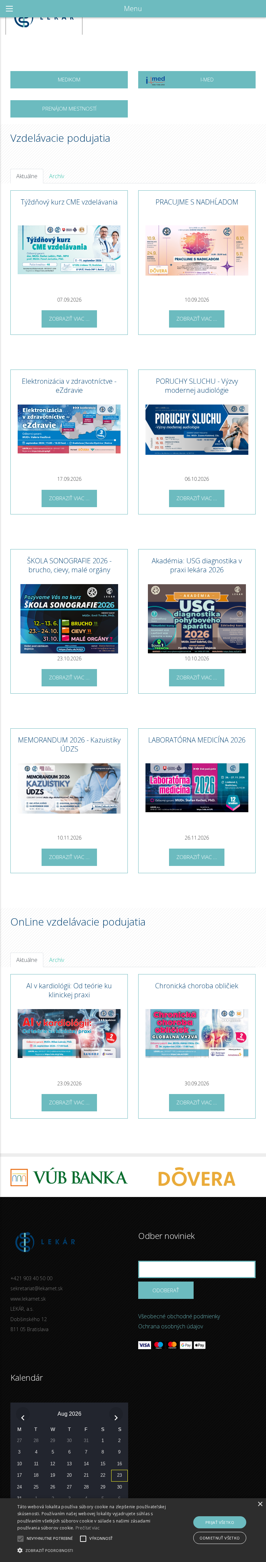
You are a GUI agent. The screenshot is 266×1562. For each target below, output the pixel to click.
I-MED (207, 79)
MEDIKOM (69, 79)
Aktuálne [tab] (26, 176)
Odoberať (165, 1290)
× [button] (260, 1504)
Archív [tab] (56, 176)
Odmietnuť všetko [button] (220, 1538)
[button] (92, 1550)
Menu (133, 8)
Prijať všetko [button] (219, 1522)
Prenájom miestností (69, 108)
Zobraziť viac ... (69, 318)
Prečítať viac (87, 1528)
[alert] (133, 1530)
